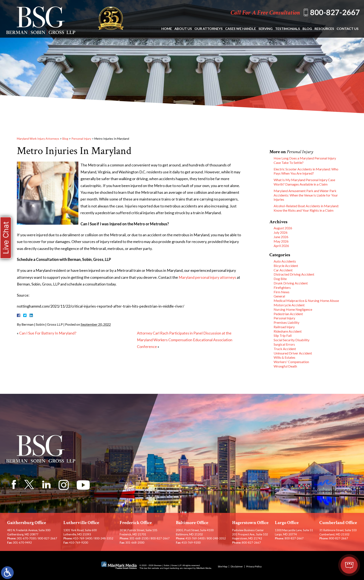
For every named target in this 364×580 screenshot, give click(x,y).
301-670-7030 (26, 538)
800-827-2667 (335, 12)
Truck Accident (285, 349)
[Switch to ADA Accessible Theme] (7, 572)
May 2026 (281, 241)
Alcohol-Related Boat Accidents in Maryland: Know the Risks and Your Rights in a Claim (306, 208)
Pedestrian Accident (288, 314)
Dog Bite (280, 279)
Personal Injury (81, 138)
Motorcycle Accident (289, 305)
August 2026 (283, 228)
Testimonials (287, 29)
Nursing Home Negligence (293, 309)
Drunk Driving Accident (291, 283)
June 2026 (281, 237)
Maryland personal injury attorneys (207, 277)
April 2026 (281, 246)
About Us (183, 29)
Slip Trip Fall (283, 335)
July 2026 (281, 232)
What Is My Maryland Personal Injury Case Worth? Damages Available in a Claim (304, 182)
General (279, 296)
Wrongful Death (285, 366)
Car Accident (283, 270)
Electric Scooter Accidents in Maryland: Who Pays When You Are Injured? (306, 171)
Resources (324, 29)
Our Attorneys (208, 29)
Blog (307, 29)
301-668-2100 (138, 538)
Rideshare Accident (288, 331)
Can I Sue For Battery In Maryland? (47, 333)
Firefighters (282, 287)
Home (166, 29)
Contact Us (348, 29)
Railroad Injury (284, 327)
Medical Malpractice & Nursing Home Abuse (306, 301)
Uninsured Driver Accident (293, 353)
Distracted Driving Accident (294, 274)
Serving (265, 29)
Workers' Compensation (291, 362)
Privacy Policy (254, 566)
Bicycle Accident (286, 266)
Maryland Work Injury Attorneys (38, 138)
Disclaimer (237, 566)
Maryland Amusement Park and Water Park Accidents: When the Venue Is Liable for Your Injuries (306, 195)
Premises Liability (286, 322)
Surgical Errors (284, 344)
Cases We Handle (240, 29)
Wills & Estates (284, 357)
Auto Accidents (285, 261)
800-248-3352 (103, 538)
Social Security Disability (291, 340)
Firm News (281, 292)
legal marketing (171, 568)
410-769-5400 (82, 538)
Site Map (222, 566)
